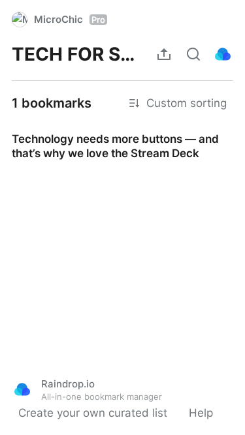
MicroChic (69, 19)
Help (201, 412)
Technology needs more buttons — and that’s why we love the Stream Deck (119, 134)
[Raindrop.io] (222, 54)
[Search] (193, 54)
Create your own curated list (92, 412)
